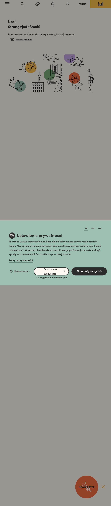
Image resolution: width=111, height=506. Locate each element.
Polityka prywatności (21, 260)
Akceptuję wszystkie (89, 271)
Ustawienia (21, 271)
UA (84, 4)
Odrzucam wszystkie (54, 271)
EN (80, 4)
